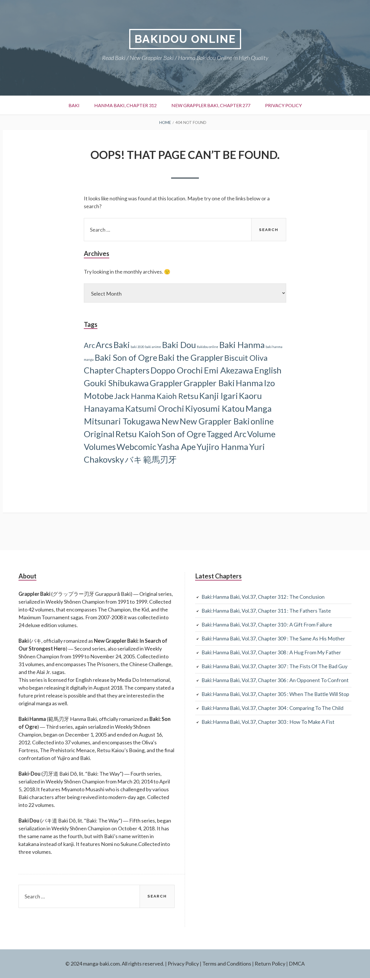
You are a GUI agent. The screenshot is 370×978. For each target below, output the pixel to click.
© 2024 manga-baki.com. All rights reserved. (114, 963)
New (170, 421)
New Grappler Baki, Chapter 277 (210, 105)
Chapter (99, 370)
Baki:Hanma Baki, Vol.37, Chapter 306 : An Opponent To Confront (275, 680)
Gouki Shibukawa (116, 383)
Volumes (100, 447)
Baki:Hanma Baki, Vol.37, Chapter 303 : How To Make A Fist (267, 722)
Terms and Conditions (226, 963)
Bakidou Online (185, 38)
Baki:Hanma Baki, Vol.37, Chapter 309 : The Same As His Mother (273, 638)
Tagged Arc (226, 434)
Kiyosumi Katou (215, 408)
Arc (89, 345)
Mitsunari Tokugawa (122, 421)
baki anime (153, 347)
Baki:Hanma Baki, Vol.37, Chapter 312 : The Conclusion (263, 597)
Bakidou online (207, 347)
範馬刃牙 (160, 459)
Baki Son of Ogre (126, 357)
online (262, 421)
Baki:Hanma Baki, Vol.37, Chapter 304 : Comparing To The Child (272, 708)
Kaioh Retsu (177, 396)
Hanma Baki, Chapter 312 (125, 105)
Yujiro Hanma (222, 447)
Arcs (104, 345)
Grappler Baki (209, 383)
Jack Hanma (135, 396)
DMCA (297, 963)
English (268, 370)
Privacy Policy (283, 105)
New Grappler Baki (215, 421)
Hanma (249, 383)
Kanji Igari (218, 396)
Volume (261, 434)
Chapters (132, 370)
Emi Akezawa (228, 370)
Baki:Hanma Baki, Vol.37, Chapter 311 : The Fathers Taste (266, 610)
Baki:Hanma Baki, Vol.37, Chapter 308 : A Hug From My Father (271, 652)
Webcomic (136, 447)
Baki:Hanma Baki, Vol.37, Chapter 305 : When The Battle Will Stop (275, 694)
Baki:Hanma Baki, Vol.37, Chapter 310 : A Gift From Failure (266, 624)
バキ (133, 459)
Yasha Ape (176, 447)
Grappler (166, 383)
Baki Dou (179, 345)
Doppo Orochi (176, 370)
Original (99, 434)
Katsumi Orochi (154, 408)
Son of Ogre (183, 434)
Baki (74, 105)
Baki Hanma (242, 345)
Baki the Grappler (190, 357)
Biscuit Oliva (246, 357)
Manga (258, 408)
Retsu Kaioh (137, 434)
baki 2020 (137, 347)
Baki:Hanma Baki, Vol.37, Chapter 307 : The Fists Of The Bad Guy (274, 666)
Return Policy (270, 963)
